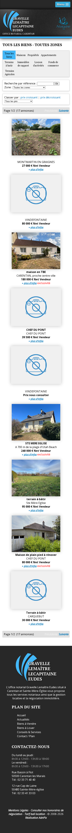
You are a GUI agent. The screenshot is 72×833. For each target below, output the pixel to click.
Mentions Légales (18, 810)
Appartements (48, 55)
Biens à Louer (25, 728)
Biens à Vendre (26, 724)
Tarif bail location (35, 814)
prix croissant (29, 97)
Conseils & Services (29, 732)
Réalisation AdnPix (36, 818)
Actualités (23, 719)
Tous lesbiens (9, 55)
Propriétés (33, 55)
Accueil (21, 715)
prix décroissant (50, 97)
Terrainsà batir (9, 63)
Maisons (21, 55)
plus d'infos (37, 169)
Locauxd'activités (38, 63)
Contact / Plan (26, 736)
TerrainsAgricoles (10, 72)
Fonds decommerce (53, 63)
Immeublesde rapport (23, 63)
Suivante (64, 111)
